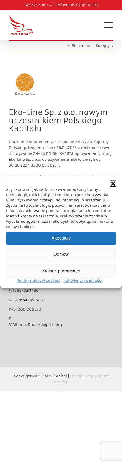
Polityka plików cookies (38, 280)
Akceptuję (61, 237)
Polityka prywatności (82, 280)
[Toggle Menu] (108, 25)
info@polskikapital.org (78, 5)
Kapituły (101, 142)
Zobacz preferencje (61, 270)
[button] (113, 183)
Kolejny (103, 45)
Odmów (61, 254)
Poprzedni (81, 45)
